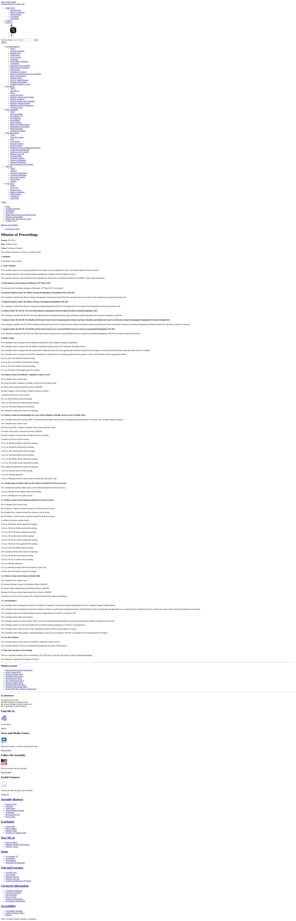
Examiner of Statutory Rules (16, 833)
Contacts (9, 21)
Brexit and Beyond (12, 815)
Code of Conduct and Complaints (22, 101)
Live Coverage (15, 57)
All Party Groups (16, 107)
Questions (9, 806)
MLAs (12, 93)
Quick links (10, 183)
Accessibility (8, 905)
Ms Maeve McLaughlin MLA (16, 687)
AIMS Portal (15, 55)
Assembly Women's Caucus (20, 84)
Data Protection (11, 895)
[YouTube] (11, 26)
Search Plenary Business (19, 61)
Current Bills (10, 827)
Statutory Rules (11, 831)
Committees (14, 17)
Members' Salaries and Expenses (22, 97)
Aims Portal (14, 19)
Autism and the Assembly (19, 152)
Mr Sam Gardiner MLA (14, 683)
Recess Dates (15, 179)
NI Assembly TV (16, 116)
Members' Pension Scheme (20, 103)
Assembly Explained (17, 131)
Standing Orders (16, 78)
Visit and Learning (12, 133)
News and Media (12, 110)
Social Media (15, 120)
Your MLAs (10, 86)
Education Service (16, 144)
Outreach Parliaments (18, 162)
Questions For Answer (18, 72)
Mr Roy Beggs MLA (13, 672)
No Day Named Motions (19, 80)
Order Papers (15, 70)
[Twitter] (13, 33)
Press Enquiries (15, 122)
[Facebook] (11, 36)
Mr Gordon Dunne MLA (15, 681)
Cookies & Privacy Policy (15, 913)
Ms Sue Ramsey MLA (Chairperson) (19, 670)
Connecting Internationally (20, 150)
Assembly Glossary (17, 158)
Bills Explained (11, 829)
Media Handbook (16, 129)
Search (3, 728)
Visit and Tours (11, 873)
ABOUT (9, 166)
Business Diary (15, 10)
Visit (12, 139)
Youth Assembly (16, 146)
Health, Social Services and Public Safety (21, 215)
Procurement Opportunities (15, 901)
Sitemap (8, 915)
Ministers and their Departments (21, 105)
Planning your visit (17, 154)
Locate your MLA (17, 95)
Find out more (6, 750)
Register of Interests (17, 99)
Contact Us (5, 794)
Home (8, 207)
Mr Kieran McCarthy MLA (16, 685)
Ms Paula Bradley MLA (14, 674)
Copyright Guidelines (13, 893)
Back (13, 49)
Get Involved (15, 141)
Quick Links (10, 8)
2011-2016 (9, 213)
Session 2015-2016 (13, 229)
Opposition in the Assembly (20, 66)
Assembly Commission (18, 173)
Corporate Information (18, 175)
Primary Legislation (17, 12)
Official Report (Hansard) (19, 68)
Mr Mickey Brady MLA (14, 676)
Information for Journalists (19, 127)
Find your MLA (11, 842)
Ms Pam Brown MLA (14, 679)
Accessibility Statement (14, 911)
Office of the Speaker (18, 76)
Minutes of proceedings (14, 217)
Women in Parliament (18, 160)
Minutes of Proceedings (18, 82)
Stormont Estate (16, 156)
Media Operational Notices (20, 124)
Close (4, 202)
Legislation (14, 59)
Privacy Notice (11, 897)
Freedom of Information (14, 899)
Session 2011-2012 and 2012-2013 (18, 219)
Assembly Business (13, 46)
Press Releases (15, 118)
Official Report (15, 14)
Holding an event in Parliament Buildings (25, 148)
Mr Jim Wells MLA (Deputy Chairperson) (21, 689)
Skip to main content (8, 2)
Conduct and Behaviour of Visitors (18, 881)
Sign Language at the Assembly (21, 164)
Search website (6, 40)
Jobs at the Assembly (17, 177)
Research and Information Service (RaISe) (25, 74)
